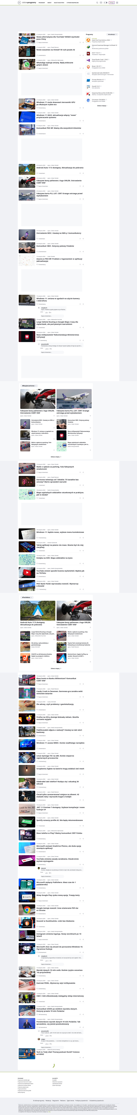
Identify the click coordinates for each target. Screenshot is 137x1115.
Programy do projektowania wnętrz (25, 1083)
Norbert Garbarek (52, 542)
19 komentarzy (42, 787)
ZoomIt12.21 (96, 86)
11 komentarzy (42, 589)
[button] (117, 2)
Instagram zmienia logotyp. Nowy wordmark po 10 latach (58, 935)
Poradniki (54, 1080)
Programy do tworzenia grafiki (24, 1090)
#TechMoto (26, 597)
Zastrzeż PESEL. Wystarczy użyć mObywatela (55, 983)
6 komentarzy (42, 563)
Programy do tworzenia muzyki (24, 1082)
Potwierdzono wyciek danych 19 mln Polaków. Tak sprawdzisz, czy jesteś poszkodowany (58, 1022)
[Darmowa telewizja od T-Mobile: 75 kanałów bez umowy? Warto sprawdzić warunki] (27, 481)
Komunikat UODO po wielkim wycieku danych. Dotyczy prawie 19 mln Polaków (56, 1010)
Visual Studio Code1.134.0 (100, 59)
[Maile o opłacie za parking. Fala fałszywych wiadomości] (25, 446)
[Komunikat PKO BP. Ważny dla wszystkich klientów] (27, 129)
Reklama (62, 1100)
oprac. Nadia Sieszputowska (54, 34)
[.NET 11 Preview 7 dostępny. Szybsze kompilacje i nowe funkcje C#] (27, 809)
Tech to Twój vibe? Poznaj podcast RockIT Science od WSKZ (58, 1053)
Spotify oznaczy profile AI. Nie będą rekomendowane (59, 820)
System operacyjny (56, 1085)
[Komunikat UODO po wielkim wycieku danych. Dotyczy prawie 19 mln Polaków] (27, 1010)
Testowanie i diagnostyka (98, 54)
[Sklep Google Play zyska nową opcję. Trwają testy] (27, 896)
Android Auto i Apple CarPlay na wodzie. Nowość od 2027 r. (78, 655)
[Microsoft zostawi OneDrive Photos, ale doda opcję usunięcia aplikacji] (27, 847)
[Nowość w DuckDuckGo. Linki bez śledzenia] (27, 922)
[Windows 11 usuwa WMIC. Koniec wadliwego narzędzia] (27, 744)
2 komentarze (42, 55)
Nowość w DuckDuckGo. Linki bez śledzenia (55, 921)
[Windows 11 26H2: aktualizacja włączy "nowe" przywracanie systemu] (27, 116)
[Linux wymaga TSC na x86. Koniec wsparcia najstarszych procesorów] (27, 757)
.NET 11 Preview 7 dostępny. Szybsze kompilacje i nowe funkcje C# (60, 808)
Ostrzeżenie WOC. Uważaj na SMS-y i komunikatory (42, 421)
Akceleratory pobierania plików (100, 48)
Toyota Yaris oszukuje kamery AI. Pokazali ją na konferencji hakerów (79, 644)
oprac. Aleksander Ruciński (54, 319)
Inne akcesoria (96, 88)
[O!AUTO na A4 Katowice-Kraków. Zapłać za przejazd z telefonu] (25, 658)
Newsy (49, 2)
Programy (42, 2)
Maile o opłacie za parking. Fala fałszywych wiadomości (41, 443)
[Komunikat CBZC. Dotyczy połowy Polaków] (27, 247)
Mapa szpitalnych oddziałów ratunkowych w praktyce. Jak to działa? (78, 443)
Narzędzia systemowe (98, 81)
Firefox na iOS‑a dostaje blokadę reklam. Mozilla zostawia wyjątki (57, 718)
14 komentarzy (42, 538)
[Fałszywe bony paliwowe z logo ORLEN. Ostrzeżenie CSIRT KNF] (27, 182)
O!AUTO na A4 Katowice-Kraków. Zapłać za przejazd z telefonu (41, 655)
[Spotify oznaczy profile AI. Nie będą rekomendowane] (27, 821)
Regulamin (55, 1100)
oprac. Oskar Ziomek (52, 100)
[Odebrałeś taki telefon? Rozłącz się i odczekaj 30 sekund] (27, 783)
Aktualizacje (111, 34)
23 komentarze (42, 251)
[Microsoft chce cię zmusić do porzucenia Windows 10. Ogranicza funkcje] (27, 948)
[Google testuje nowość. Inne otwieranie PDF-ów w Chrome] (27, 909)
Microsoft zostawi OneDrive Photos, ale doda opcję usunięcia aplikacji (58, 847)
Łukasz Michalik (35, 647)
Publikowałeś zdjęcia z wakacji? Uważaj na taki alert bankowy (59, 731)
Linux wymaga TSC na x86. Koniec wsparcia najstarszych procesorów (55, 757)
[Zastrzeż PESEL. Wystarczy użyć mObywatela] (27, 984)
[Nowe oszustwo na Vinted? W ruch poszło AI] (27, 51)
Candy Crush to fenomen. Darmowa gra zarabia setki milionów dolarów (59, 692)
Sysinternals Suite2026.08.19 (100, 73)
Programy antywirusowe (98, 41)
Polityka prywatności (81, 1100)
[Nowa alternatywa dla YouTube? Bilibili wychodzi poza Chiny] (27, 38)
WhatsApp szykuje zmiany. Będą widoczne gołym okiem (54, 63)
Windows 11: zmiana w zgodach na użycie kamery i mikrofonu (58, 299)
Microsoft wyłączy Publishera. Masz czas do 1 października (56, 883)
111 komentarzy (42, 340)
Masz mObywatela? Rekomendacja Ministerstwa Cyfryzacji (57, 336)
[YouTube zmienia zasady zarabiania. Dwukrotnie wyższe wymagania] (27, 860)
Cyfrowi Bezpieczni (72, 2)
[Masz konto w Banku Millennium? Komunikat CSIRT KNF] (27, 680)
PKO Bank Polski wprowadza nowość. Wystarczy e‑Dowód (57, 584)
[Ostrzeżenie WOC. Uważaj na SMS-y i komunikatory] (27, 234)
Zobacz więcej (55, 457)
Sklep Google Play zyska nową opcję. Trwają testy (58, 895)
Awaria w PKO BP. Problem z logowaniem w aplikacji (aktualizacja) (59, 260)
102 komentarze (42, 1027)
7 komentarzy (42, 304)
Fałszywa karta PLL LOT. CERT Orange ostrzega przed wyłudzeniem (59, 194)
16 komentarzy (42, 761)
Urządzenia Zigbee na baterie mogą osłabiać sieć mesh (60, 768)
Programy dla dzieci (22, 1089)
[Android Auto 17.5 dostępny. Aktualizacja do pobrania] (27, 169)
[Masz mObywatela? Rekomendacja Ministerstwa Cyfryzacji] (27, 336)
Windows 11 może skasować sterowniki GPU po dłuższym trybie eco (55, 103)
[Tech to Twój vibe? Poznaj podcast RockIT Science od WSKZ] (27, 1053)
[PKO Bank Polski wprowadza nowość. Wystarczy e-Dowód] (27, 585)
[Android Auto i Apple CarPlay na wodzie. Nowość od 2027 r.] (61, 658)
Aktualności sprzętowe (57, 1082)
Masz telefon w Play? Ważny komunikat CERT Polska (59, 833)
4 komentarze (42, 851)
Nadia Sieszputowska (73, 446)
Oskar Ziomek (51, 256)
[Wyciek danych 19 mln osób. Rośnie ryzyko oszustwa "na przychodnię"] (27, 971)
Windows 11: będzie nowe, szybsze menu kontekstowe (60, 532)
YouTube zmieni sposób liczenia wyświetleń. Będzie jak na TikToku (60, 572)
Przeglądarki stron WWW (98, 68)
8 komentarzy (42, 838)
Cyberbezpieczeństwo (57, 1083)
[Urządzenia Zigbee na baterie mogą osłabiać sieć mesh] (27, 770)
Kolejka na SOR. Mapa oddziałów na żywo (54, 558)
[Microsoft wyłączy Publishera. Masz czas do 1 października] (27, 884)
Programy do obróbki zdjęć (24, 1080)
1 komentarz (41, 173)
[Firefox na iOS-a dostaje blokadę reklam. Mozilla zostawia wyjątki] (27, 718)
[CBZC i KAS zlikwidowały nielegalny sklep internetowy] (27, 997)
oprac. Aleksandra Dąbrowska (55, 60)
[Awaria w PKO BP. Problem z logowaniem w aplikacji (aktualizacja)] (27, 260)
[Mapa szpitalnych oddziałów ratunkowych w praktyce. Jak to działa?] (61, 446)
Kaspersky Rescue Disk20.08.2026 (102, 93)
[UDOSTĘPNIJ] (83, 42)
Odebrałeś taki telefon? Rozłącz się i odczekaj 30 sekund (57, 782)
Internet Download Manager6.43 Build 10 (104, 45)
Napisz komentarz (43, 42)
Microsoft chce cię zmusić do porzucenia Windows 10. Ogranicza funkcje (59, 947)
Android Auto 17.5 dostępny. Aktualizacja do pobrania (59, 167)
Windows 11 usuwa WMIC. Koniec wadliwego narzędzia (60, 743)
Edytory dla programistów (99, 61)
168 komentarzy (42, 1014)
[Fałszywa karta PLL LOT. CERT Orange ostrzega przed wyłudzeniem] (27, 195)
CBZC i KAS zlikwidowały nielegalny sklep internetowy (60, 996)
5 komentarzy (42, 108)
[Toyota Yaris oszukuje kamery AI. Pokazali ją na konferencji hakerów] (61, 647)
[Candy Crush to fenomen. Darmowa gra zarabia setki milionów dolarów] (27, 693)
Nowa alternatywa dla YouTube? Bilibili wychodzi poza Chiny (57, 38)
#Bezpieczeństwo (28, 386)
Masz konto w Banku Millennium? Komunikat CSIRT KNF (56, 679)
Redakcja (48, 1100)
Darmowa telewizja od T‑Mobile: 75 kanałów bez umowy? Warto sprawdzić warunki (57, 480)
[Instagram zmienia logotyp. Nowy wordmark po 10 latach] (27, 935)
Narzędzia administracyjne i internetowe (103, 74)
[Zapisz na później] (80, 42)
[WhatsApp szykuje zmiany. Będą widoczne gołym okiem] (27, 64)
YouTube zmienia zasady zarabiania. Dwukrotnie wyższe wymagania (57, 860)
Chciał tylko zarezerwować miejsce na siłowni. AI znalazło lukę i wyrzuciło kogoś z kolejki (57, 795)
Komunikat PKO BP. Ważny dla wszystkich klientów (58, 128)
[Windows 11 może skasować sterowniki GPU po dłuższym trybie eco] (27, 104)
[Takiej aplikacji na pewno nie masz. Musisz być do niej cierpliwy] (27, 546)
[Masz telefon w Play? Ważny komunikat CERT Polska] (27, 834)
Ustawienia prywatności (96, 1100)
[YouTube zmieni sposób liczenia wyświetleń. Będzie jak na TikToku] (27, 572)
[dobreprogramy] (30, 2)
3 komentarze (42, 121)
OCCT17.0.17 (96, 53)
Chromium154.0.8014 (98, 100)
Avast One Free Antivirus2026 (101, 40)
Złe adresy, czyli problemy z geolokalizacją (39, 644)
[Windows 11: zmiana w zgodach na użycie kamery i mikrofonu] (27, 300)
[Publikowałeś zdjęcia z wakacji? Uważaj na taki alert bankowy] (27, 731)
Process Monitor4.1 (98, 79)
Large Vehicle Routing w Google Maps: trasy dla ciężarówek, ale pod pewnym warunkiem (57, 323)
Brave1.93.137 (96, 66)
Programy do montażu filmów (24, 1085)
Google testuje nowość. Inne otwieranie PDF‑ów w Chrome (57, 909)
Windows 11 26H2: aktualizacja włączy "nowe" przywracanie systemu (56, 116)
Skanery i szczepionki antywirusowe (101, 94)
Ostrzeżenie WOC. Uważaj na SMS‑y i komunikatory (58, 233)
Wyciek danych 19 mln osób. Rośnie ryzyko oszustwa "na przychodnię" (59, 971)
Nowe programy (21, 1092)
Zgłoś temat (70, 1100)
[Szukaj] (97, 2)
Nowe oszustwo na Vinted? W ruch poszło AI (55, 49)
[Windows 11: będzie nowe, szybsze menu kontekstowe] (27, 533)
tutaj (49, 1111)
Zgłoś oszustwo (59, 2)
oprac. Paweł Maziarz (53, 47)
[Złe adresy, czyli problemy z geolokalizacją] (25, 647)
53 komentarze (42, 952)
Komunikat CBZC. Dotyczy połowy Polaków (55, 246)
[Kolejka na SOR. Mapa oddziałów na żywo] (27, 559)
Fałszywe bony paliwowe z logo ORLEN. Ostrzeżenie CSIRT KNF (59, 181)
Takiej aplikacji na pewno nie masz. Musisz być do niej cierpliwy (59, 546)
